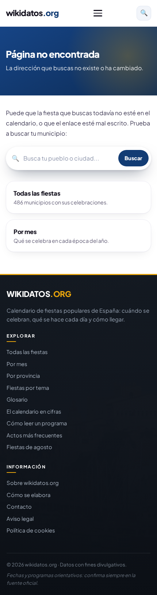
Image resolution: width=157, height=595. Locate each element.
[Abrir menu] (98, 13)
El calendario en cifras (34, 411)
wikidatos (32, 13)
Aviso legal (20, 518)
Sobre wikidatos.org (33, 482)
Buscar (133, 158)
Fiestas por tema (28, 387)
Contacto (19, 506)
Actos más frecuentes (34, 435)
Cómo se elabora (28, 495)
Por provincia (23, 375)
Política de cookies (31, 530)
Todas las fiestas (27, 352)
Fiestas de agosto (29, 447)
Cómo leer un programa (37, 423)
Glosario (17, 399)
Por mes (17, 364)
